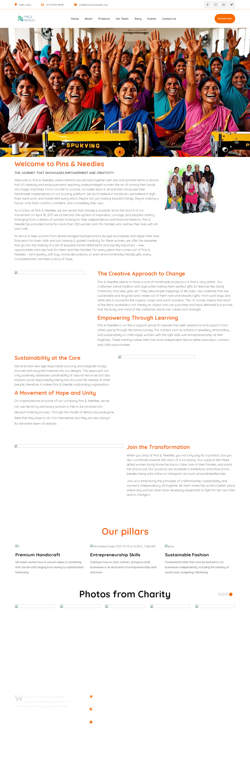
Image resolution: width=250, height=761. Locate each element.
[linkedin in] (223, 4)
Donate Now (225, 18)
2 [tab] (223, 595)
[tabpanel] (34, 624)
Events (151, 18)
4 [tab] (230, 594)
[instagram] (215, 4)
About (88, 18)
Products (104, 18)
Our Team (122, 18)
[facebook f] (207, 4)
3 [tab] (227, 595)
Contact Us (169, 18)
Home (75, 18)
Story (138, 18)
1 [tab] (219, 595)
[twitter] (231, 4)
